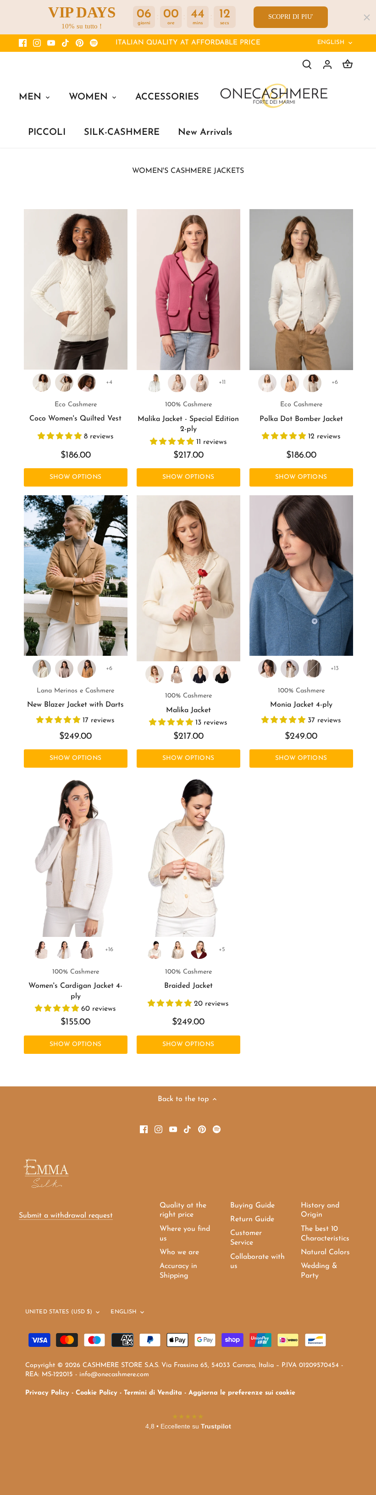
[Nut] (199, 383)
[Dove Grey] (64, 668)
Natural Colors (325, 1252)
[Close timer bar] (366, 17)
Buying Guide (252, 1205)
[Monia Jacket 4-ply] (301, 575)
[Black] (222, 674)
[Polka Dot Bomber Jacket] (301, 289)
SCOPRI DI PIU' (290, 16)
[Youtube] (51, 43)
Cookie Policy (96, 1393)
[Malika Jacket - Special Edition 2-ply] (188, 289)
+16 (109, 949)
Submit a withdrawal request (66, 1215)
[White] (42, 668)
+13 (335, 668)
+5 (222, 949)
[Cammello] (290, 383)
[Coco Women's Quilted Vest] (75, 289)
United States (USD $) (59, 1312)
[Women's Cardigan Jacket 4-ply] (75, 856)
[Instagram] (37, 43)
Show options (75, 477)
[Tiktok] (65, 43)
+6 (335, 382)
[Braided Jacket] (188, 856)
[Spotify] (94, 43)
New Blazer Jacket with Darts (75, 698)
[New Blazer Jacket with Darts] (75, 575)
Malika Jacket (188, 703)
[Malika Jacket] (188, 578)
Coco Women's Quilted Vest (75, 411)
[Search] (307, 64)
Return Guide (252, 1219)
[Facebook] (23, 43)
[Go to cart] (347, 64)
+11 (222, 382)
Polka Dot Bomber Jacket (301, 411)
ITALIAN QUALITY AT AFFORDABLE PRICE (188, 42)
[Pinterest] (79, 43)
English (331, 42)
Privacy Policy (47, 1393)
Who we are (179, 1252)
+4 (109, 382)
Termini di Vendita (153, 1393)
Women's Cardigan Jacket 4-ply (75, 984)
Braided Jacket (188, 979)
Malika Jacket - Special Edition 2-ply (188, 417)
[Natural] (312, 668)
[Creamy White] (42, 382)
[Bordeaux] (199, 950)
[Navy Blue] (199, 674)
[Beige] (64, 382)
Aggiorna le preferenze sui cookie (241, 1393)
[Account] (327, 64)
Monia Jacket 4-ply (301, 698)
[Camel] (86, 668)
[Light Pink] (86, 382)
